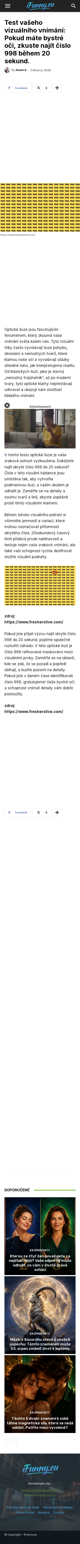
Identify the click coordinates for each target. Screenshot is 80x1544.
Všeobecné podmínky (58, 1507)
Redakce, (45, 1512)
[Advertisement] (40, 139)
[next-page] (14, 1441)
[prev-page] (7, 1441)
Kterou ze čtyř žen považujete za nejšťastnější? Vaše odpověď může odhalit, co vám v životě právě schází (40, 1263)
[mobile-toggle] (7, 6)
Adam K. (21, 70)
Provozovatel (25, 1512)
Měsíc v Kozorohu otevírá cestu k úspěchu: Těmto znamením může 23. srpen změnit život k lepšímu (40, 1344)
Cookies (58, 1512)
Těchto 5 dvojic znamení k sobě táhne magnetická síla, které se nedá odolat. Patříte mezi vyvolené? (40, 1423)
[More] (57, 88)
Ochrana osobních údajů (22, 1507)
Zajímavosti (40, 1250)
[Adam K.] (8, 70)
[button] (74, 6)
